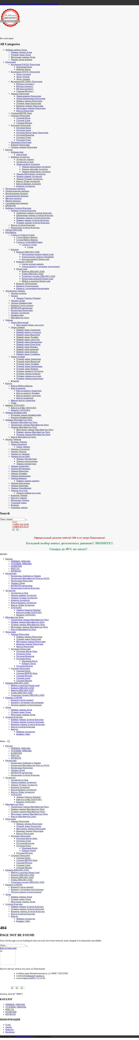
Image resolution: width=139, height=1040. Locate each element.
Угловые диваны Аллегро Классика (32, 223)
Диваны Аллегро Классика (23, 210)
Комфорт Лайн (23, 734)
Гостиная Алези (23, 130)
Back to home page (8, 948)
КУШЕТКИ (16, 566)
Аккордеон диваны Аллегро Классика (34, 213)
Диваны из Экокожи (20, 454)
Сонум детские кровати (33, 264)
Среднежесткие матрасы (16, 203)
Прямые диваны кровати (27, 481)
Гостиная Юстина (24, 666)
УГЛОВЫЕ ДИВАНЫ (21, 564)
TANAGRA (16, 607)
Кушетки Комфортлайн (21, 417)
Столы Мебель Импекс (27, 237)
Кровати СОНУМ (24, 262)
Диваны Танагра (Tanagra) (28, 298)
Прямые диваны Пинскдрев (29, 101)
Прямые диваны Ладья (21, 52)
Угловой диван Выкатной (28, 361)
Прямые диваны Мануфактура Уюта (33, 432)
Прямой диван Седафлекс (28, 354)
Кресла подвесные (24, 398)
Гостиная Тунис (23, 140)
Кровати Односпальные (27, 286)
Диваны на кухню (19, 490)
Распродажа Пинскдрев (22, 310)
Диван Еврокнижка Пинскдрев (30, 98)
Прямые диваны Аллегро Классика (32, 220)
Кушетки (15, 381)
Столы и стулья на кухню (22, 235)
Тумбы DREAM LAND (32, 274)
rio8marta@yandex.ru (35, 976)
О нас (23, 4)
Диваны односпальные (27, 461)
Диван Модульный (19, 322)
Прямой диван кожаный (27, 349)
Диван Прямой (18, 327)
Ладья (8, 707)
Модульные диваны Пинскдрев (30, 108)
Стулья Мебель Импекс (27, 240)
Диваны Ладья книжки (21, 59)
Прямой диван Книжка (27, 347)
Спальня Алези (23, 120)
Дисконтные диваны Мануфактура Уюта (30, 425)
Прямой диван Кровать (27, 352)
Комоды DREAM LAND (33, 271)
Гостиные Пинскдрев (21, 125)
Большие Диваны (19, 442)
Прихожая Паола (24, 67)
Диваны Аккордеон (20, 466)
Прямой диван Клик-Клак (28, 344)
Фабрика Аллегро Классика (18, 208)
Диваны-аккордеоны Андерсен (36, 171)
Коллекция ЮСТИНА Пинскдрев (26, 81)
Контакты (53, 4)
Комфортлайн (17, 315)
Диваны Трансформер (21, 488)
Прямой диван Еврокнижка (29, 342)
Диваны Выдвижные (20, 468)
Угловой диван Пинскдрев (28, 103)
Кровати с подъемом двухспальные (27, 702)
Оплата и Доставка (9, 4)
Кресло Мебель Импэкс (22, 386)
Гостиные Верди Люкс (26, 651)
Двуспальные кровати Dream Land (37, 254)
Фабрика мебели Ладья (16, 50)
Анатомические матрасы (16, 196)
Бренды (8, 150)
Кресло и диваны (19, 498)
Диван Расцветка (19, 444)
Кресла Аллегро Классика (23, 225)
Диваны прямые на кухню (28, 493)
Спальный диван (19, 503)
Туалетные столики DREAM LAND (38, 276)
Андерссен (10, 590)
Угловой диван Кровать (27, 369)
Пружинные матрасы (15, 188)
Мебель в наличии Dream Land (36, 281)
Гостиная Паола (23, 128)
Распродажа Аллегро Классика (25, 227)
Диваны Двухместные (26, 459)
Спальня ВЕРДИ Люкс (21, 113)
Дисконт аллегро (18, 293)
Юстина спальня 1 (24, 86)
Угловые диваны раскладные (29, 378)
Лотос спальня (23, 79)
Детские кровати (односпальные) (26, 705)
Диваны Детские (18, 451)
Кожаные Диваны (19, 495)
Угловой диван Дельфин (27, 364)
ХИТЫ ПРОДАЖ (13, 230)
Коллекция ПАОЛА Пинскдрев (25, 64)
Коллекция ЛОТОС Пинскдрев (25, 72)
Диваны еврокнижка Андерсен (36, 167)
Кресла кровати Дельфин (28, 393)
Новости (9, 1029)
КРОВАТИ (10, 206)
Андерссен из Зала (25, 162)
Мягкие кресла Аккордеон (23, 400)
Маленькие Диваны (20, 500)
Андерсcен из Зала (19, 593)
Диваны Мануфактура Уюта (24, 427)
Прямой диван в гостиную (28, 332)
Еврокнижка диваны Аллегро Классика (34, 215)
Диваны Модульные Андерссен (31, 174)
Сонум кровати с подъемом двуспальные (41, 266)
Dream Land (21, 269)
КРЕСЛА (15, 568)
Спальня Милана (24, 123)
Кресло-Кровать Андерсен (28, 184)
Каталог (9, 559)
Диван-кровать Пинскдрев (28, 96)
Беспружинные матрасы (16, 193)
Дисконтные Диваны (15, 291)
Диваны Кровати (19, 478)
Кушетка (15, 505)
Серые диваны (23, 447)
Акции (8, 1027)
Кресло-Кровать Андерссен (23, 602)
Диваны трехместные (26, 464)
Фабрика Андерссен (20, 157)
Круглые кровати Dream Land (35, 259)
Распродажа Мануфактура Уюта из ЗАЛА (30, 578)
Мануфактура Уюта (20, 318)
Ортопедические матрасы (17, 191)
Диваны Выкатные (20, 471)
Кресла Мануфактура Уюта (23, 437)
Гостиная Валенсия (25, 135)
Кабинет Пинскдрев (20, 145)
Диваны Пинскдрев (20, 94)
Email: (21, 976)
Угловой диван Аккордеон (28, 359)
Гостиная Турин (23, 137)
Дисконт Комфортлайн (21, 303)
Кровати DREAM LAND (28, 252)
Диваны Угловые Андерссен (29, 179)
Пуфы (13, 403)
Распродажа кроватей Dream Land (37, 279)
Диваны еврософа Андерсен (35, 169)
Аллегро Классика (14, 717)
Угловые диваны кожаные (28, 374)
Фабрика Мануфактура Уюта (18, 420)
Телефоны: (23, 978)
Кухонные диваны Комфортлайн (26, 415)
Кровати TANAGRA (20, 410)
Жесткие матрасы (13, 198)
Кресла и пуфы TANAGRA (23, 408)
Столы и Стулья (29, 244)
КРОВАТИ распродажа (21, 308)
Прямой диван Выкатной (28, 335)
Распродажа (10, 573)
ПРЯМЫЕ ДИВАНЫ (20, 561)
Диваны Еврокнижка (21, 476)
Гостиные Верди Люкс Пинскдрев (32, 132)
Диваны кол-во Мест (20, 456)
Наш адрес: (23, 973)
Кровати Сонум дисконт (22, 305)
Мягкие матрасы (13, 201)
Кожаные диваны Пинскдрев (29, 106)
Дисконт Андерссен (20, 313)
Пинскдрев (10, 62)
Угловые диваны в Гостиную (29, 371)
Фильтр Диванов (13, 439)
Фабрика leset (17, 152)
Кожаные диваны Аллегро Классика (33, 218)
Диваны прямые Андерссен (29, 176)
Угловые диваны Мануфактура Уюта (33, 434)
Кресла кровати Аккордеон (29, 391)
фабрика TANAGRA (15, 405)
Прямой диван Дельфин (27, 337)
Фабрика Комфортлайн (16, 412)
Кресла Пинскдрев (25, 111)
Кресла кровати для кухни (28, 395)
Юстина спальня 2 (24, 89)
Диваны (9, 320)
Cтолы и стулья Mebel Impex (29, 242)
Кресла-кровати (18, 388)
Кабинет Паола (23, 69)
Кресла (8, 383)
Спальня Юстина (24, 676)
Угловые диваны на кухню (28, 376)
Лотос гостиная (23, 74)
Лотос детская (22, 76)
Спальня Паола (23, 118)
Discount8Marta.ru (24, 1036)
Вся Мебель (10, 232)
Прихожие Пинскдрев (21, 142)
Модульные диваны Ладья (23, 57)
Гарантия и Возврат (37, 4)
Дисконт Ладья (18, 300)
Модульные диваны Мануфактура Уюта (34, 429)
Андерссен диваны (25, 159)
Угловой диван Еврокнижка (29, 366)
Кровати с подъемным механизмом (32, 288)
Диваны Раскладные (20, 483)
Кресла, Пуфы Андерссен (28, 181)
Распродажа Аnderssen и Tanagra (26, 576)
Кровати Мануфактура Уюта (24, 422)
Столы (30, 247)
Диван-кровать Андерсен (28, 164)
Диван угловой (18, 356)
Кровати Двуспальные (26, 283)
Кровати (15, 249)
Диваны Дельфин (19, 473)
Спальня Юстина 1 (25, 91)
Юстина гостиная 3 (25, 84)
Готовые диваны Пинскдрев (24, 147)
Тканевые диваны (19, 507)
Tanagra (14, 296)
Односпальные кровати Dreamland (38, 257)
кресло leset (21, 154)
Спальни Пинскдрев (20, 115)
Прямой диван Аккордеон (28, 330)
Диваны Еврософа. (19, 485)
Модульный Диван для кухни (30, 325)
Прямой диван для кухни (28, 339)
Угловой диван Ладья (21, 55)
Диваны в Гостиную (20, 449)
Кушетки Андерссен (25, 186)
